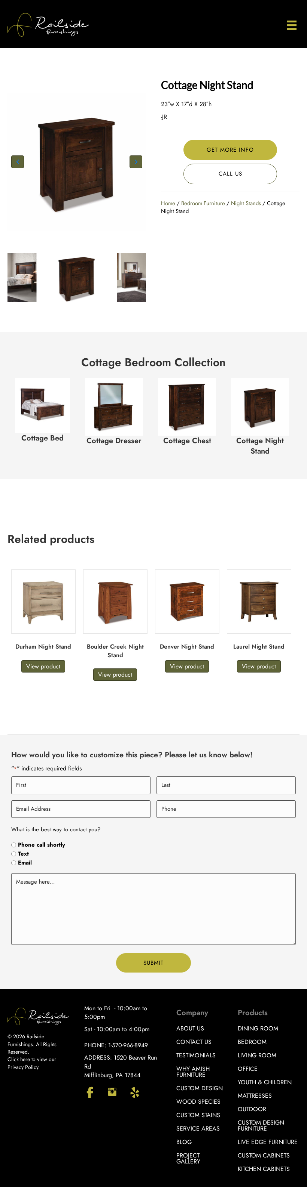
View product (43, 666)
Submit (153, 963)
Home (168, 203)
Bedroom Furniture (203, 203)
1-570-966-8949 (128, 1045)
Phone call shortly (41, 845)
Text (23, 854)
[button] (17, 161)
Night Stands (246, 203)
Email (25, 863)
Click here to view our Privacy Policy (31, 1062)
